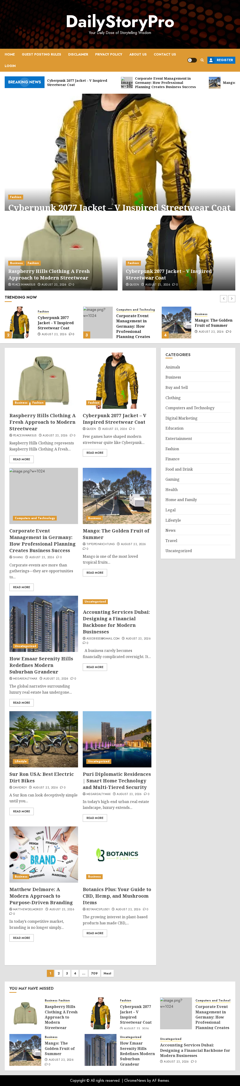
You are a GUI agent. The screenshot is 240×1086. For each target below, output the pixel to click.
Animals (172, 367)
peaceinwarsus (24, 285)
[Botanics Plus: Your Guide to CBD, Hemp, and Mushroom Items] (117, 854)
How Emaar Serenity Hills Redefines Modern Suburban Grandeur (212, 326)
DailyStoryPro (120, 21)
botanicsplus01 (98, 909)
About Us (138, 54)
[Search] (202, 60)
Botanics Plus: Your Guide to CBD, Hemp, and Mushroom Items (117, 896)
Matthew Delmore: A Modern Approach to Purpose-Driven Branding (41, 896)
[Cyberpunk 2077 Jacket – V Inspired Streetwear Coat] (120, 158)
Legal (170, 510)
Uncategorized (205, 310)
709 (94, 973)
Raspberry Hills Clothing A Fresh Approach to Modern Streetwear (49, 274)
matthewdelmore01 (28, 909)
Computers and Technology (58, 310)
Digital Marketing (181, 418)
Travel (171, 540)
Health (171, 489)
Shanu (18, 557)
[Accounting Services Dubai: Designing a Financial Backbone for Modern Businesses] (117, 601)
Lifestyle (21, 761)
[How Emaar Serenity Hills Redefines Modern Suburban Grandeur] (176, 322)
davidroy (20, 788)
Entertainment (178, 438)
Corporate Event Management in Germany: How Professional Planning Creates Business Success (54, 329)
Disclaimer (78, 54)
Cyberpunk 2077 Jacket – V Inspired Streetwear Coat (119, 207)
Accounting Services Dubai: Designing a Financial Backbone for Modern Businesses (116, 622)
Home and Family (181, 499)
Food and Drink (179, 469)
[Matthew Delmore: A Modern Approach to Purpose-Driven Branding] (43, 854)
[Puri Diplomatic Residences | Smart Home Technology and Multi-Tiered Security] (117, 739)
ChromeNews (135, 1080)
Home (10, 54)
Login (10, 65)
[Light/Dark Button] (192, 60)
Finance (172, 458)
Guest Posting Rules (41, 54)
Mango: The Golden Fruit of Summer (135, 323)
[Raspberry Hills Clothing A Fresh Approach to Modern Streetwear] (61, 253)
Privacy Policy (108, 54)
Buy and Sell (176, 387)
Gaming (172, 479)
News (170, 530)
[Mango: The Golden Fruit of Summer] (98, 322)
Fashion (15, 197)
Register (225, 60)
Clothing (173, 397)
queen (134, 285)
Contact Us (165, 54)
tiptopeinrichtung (100, 544)
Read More (21, 459)
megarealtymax (25, 679)
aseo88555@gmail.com (103, 639)
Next (107, 973)
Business (16, 263)
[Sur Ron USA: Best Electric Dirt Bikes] (43, 739)
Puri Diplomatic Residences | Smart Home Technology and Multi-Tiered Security (117, 780)
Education (174, 428)
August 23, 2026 (53, 285)
